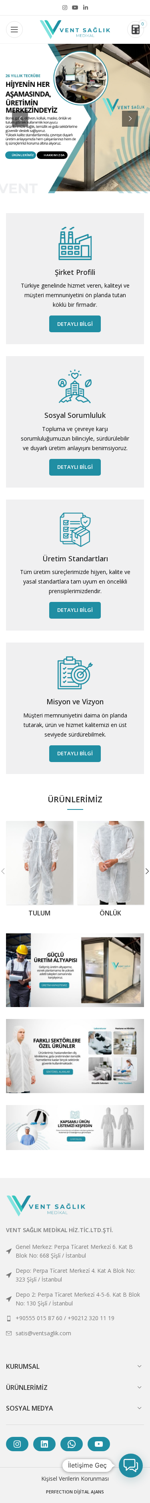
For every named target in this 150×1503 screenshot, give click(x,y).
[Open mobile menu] (14, 29)
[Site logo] (75, 29)
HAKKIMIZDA (54, 155)
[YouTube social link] (75, 7)
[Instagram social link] (65, 7)
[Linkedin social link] (85, 7)
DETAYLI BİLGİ (75, 323)
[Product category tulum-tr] (39, 871)
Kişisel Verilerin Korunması (75, 1478)
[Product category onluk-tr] (110, 871)
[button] (131, 1466)
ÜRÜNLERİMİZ (23, 155)
